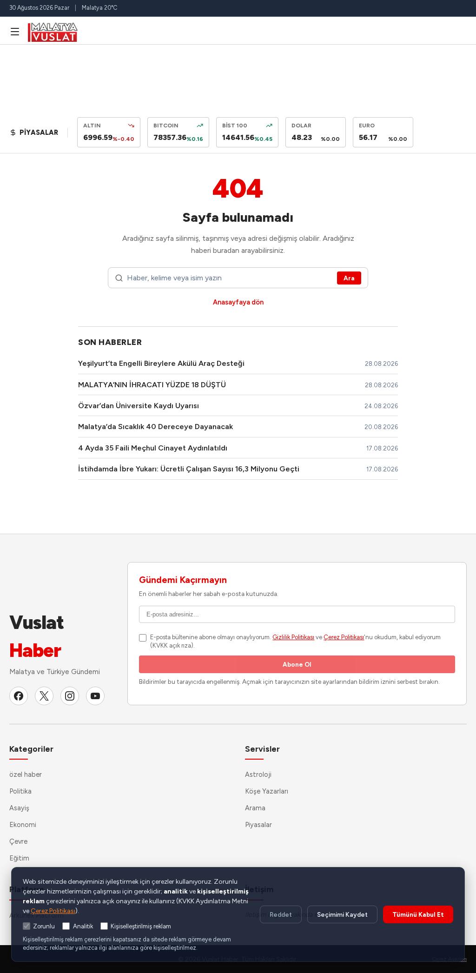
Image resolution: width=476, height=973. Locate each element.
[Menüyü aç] (14, 31)
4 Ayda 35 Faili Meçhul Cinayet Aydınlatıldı (152, 447)
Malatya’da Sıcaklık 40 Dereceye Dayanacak (155, 426)
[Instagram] (69, 696)
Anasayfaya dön (238, 302)
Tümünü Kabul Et (418, 914)
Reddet (281, 914)
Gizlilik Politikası (293, 637)
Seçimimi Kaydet (342, 914)
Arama (255, 808)
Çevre (18, 841)
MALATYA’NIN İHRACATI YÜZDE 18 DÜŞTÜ (152, 384)
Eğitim (19, 858)
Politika (20, 791)
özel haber (25, 774)
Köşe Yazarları (266, 791)
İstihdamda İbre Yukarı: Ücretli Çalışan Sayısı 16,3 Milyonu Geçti (188, 468)
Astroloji (258, 774)
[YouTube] (95, 696)
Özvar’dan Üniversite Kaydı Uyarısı (138, 405)
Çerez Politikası (344, 637)
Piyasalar (258, 825)
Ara (349, 278)
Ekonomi (22, 825)
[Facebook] (18, 696)
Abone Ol (297, 664)
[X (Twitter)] (44, 696)
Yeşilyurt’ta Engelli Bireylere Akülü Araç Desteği (161, 363)
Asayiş (19, 808)
